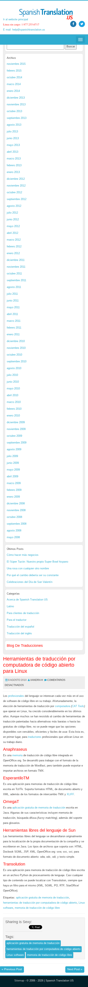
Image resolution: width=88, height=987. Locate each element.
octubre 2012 (14, 192)
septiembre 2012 (16, 199)
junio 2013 (13, 138)
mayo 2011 (13, 307)
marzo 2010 (14, 402)
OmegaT (11, 801)
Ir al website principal (15, 19)
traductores (34, 736)
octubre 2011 (14, 273)
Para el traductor (16, 619)
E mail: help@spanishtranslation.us (24, 29)
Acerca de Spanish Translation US (27, 599)
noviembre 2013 (16, 104)
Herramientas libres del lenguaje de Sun (39, 830)
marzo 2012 (14, 239)
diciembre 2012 (16, 178)
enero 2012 (13, 253)
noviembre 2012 (16, 185)
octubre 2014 (14, 77)
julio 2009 (12, 456)
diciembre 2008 (16, 503)
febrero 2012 (14, 246)
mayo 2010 (13, 388)
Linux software (15, 954)
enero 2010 (13, 415)
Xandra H (36, 680)
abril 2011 (12, 314)
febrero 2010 (14, 408)
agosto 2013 (14, 124)
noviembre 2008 (16, 510)
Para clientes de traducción (23, 613)
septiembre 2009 (16, 442)
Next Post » (74, 969)
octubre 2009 (14, 435)
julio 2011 (12, 293)
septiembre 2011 (16, 280)
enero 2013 (13, 172)
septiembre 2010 (16, 361)
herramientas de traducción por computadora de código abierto (40, 902)
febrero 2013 (14, 165)
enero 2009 (13, 496)
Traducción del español (20, 626)
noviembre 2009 (16, 429)
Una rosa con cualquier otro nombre (28, 568)
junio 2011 (13, 300)
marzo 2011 (13, 320)
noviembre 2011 (16, 266)
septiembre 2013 (16, 117)
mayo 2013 (13, 145)
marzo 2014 (14, 84)
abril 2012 (12, 232)
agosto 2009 (14, 449)
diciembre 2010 (16, 341)
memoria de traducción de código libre (37, 907)
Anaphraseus (15, 749)
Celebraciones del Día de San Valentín (29, 581)
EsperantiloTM (16, 778)
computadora (62, 706)
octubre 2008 (14, 517)
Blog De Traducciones (25, 646)
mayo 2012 (13, 226)
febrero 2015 (14, 70)
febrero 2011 (14, 327)
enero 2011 (13, 334)
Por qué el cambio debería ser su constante (33, 575)
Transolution (14, 864)
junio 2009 (13, 462)
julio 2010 (12, 374)
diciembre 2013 (16, 97)
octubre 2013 (14, 111)
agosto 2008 (14, 530)
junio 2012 (13, 219)
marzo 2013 (14, 158)
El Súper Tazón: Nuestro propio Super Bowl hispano (37, 561)
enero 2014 (13, 90)
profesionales (16, 695)
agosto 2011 (14, 287)
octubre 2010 (14, 354)
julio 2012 (12, 212)
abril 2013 (12, 151)
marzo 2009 (14, 483)
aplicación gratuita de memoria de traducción (38, 807)
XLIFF (70, 794)
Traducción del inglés (19, 633)
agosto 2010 (14, 368)
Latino (10, 606)
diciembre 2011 (16, 260)
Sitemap (19, 980)
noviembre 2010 (16, 347)
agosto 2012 (14, 205)
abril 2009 (12, 476)
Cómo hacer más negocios (22, 554)
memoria (17, 755)
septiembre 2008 (16, 523)
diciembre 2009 (16, 422)
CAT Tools (78, 706)
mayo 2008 (13, 537)
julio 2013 (12, 131)
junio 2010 (13, 381)
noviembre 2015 (16, 63)
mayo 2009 (13, 469)
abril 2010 (12, 395)
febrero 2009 (14, 489)
